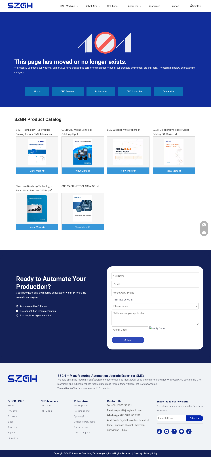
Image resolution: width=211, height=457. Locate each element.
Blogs (10, 422)
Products (12, 411)
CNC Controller (135, 91)
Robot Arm (101, 91)
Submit (128, 340)
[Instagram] (181, 431)
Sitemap (138, 453)
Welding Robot (81, 405)
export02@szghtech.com (127, 410)
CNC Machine (68, 91)
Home (37, 91)
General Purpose (82, 432)
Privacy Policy (150, 453)
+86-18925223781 (130, 415)
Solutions (12, 416)
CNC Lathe (46, 405)
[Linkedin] (166, 431)
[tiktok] (189, 431)
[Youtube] (159, 431)
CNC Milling (46, 411)
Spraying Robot (81, 416)
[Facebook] (174, 431)
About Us (12, 427)
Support (12, 432)
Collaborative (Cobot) (84, 422)
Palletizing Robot (82, 411)
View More (36, 170)
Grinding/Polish (81, 427)
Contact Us (168, 91)
